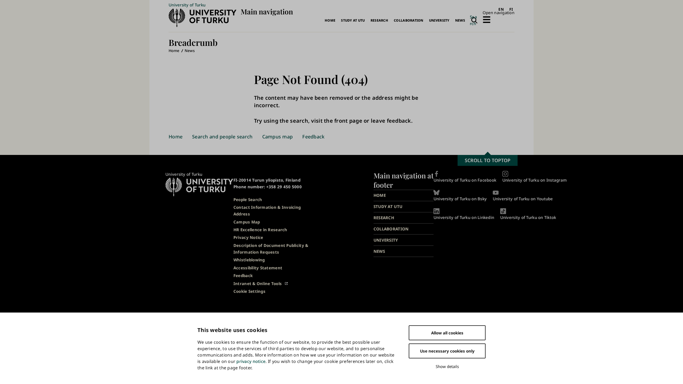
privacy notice (250, 361)
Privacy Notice (248, 237)
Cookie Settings (249, 291)
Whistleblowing (249, 259)
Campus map (277, 136)
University (439, 20)
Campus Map (246, 222)
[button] (498, 16)
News (460, 20)
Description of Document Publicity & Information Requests (270, 249)
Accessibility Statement (257, 267)
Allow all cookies (447, 332)
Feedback (313, 136)
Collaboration (408, 20)
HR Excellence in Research (260, 229)
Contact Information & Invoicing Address (267, 211)
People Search (247, 199)
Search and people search (222, 136)
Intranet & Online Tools (257, 283)
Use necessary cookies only (447, 351)
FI (511, 9)
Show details (447, 366)
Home (330, 20)
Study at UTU (353, 20)
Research (379, 20)
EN (501, 9)
